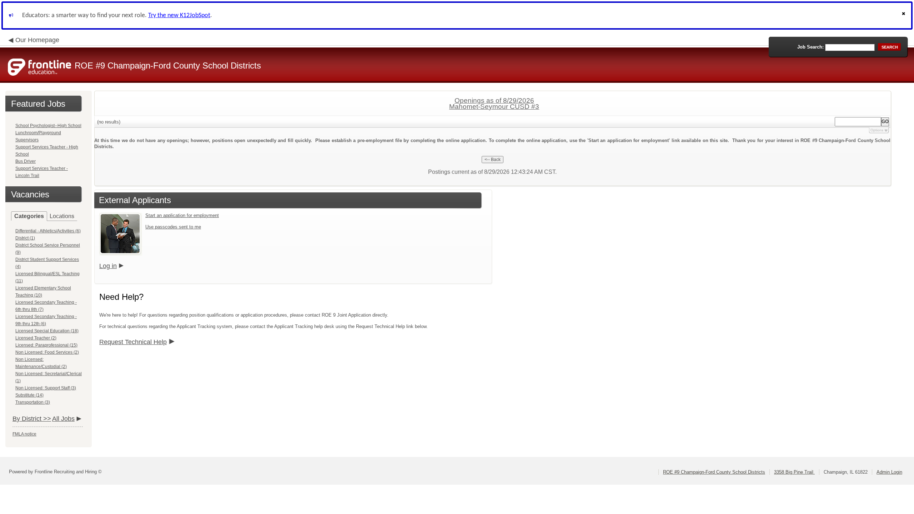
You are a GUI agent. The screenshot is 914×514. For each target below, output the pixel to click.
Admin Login (889, 472)
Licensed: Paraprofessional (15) (46, 345)
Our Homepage (37, 40)
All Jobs (63, 418)
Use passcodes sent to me (173, 227)
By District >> (31, 418)
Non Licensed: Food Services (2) (47, 352)
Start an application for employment (182, 215)
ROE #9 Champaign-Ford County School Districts (714, 472)
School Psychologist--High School (48, 125)
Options (876, 130)
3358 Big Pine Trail (794, 472)
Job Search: (810, 47)
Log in (108, 266)
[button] (904, 15)
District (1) (25, 238)
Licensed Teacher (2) (35, 338)
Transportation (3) (32, 402)
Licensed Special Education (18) (47, 330)
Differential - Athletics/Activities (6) (48, 230)
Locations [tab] (62, 216)
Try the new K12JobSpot (179, 15)
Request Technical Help (133, 342)
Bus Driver (25, 161)
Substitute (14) (29, 395)
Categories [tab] (29, 216)
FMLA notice (24, 434)
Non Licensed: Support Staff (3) (45, 388)
